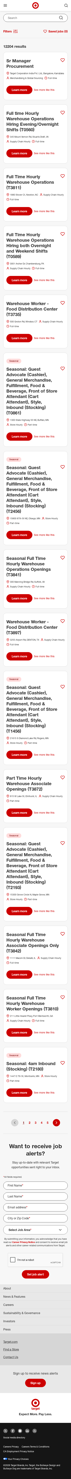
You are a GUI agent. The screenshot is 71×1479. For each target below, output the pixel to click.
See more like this (44, 89)
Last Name (15, 1196)
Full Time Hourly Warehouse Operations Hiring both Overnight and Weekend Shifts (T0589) (30, 245)
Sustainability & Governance (21, 1313)
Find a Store (11, 1349)
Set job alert (35, 1274)
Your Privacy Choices (18, 1459)
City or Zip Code (19, 1218)
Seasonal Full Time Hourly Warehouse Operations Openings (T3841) (28, 566)
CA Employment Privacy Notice (18, 1451)
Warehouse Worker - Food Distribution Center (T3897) (32, 627)
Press (7, 1329)
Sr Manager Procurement (19, 63)
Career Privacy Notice (23, 1242)
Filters (7, 31)
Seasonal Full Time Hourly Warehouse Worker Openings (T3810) (32, 1003)
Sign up (35, 1383)
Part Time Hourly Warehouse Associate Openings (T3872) (29, 783)
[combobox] (35, 18)
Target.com (10, 1342)
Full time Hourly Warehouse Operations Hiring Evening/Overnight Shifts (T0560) (32, 121)
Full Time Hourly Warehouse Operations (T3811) (30, 182)
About (7, 1288)
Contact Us (10, 1357)
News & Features (14, 1296)
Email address (17, 1207)
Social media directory (14, 1437)
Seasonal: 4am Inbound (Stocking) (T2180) (31, 1066)
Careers (8, 1305)
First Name (15, 1185)
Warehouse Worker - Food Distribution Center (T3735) (32, 309)
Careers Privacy (11, 1446)
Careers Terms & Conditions (35, 1446)
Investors (9, 1321)
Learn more (19, 90)
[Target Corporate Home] (35, 5)
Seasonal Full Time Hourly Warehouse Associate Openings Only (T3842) (32, 943)
